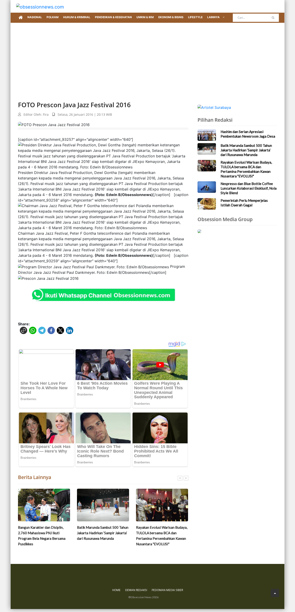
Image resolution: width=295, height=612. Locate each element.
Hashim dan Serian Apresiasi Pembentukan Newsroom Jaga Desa (248, 134)
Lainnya (213, 17)
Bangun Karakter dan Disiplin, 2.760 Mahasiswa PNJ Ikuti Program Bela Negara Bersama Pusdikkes (41, 535)
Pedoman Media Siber (167, 590)
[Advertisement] (147, 57)
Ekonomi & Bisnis (170, 17)
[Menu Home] (20, 18)
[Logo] (40, 6)
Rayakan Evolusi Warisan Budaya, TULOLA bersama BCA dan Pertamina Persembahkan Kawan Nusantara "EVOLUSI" (161, 535)
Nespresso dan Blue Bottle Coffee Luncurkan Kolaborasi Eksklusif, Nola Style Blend (249, 188)
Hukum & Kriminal (76, 17)
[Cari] (273, 18)
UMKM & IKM (145, 17)
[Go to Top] (275, 593)
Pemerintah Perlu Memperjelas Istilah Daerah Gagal (244, 202)
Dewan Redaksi (136, 590)
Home (116, 590)
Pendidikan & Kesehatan (113, 17)
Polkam (53, 17)
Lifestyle (195, 17)
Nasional (34, 17)
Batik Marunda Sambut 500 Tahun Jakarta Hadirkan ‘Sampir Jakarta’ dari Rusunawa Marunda (102, 532)
